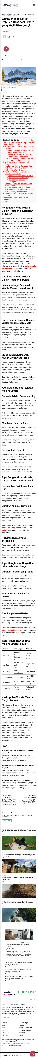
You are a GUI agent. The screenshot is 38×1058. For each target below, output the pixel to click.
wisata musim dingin (21, 60)
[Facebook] (27, 999)
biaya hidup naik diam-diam (13, 630)
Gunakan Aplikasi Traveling (18, 178)
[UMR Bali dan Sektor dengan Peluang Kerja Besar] (19, 866)
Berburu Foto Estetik (16, 170)
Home (3, 14)
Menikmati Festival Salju (17, 168)
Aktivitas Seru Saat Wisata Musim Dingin (17, 163)
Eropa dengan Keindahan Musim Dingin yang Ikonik (20, 159)
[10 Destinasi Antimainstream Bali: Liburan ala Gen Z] (19, 915)
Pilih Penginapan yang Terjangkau (17, 181)
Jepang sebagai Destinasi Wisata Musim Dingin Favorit (20, 151)
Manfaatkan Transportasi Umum (20, 189)
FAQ (6, 201)
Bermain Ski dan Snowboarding (20, 166)
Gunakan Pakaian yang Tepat (19, 188)
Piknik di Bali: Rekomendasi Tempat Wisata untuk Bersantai (19, 831)
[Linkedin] (34, 999)
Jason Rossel (10, 949)
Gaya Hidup (9, 14)
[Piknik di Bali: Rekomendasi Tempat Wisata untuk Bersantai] (19, 843)
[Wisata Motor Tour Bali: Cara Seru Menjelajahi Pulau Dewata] (19, 891)
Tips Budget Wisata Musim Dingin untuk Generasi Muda (17, 173)
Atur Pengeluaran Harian (18, 192)
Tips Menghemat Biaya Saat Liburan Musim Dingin (18, 185)
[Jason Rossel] (5, 37)
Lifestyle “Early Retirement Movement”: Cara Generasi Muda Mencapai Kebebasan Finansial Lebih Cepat (9, 801)
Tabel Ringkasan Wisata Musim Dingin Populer (19, 194)
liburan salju (10, 60)
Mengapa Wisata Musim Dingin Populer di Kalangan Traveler (19, 144)
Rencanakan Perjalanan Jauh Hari (20, 176)
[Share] (32, 1053)
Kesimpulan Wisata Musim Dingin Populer (16, 198)
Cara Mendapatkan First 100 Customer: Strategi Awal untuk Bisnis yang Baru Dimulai (18, 944)
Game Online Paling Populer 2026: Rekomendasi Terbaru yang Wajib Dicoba (29, 800)
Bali (3, 828)
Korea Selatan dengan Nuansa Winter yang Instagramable (19, 155)
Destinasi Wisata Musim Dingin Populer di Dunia (19, 147)
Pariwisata (4, 875)
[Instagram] (31, 999)
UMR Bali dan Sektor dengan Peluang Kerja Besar (19, 855)
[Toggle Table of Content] (32, 140)
